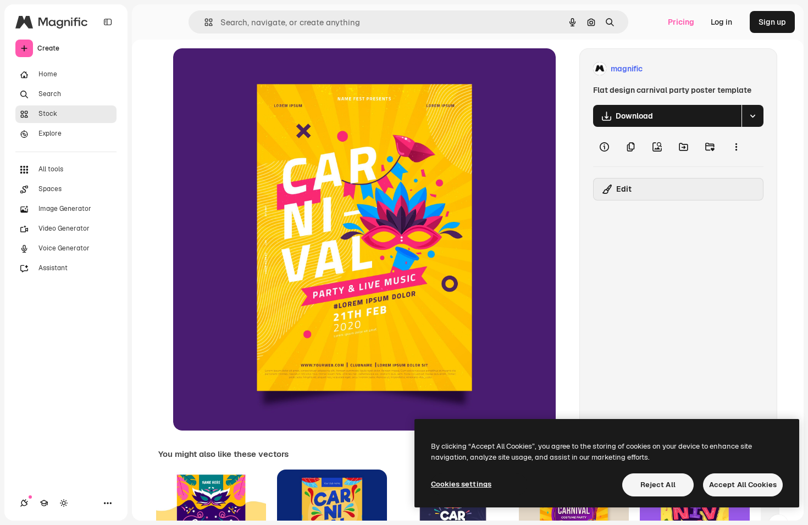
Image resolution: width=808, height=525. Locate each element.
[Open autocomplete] (204, 22)
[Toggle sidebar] (108, 22)
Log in (721, 22)
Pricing (681, 22)
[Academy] (44, 503)
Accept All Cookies (743, 484)
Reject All (658, 484)
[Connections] (24, 503)
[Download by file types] (752, 116)
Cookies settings (461, 484)
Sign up (772, 22)
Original (243, 69)
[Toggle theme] (64, 503)
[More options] (736, 147)
